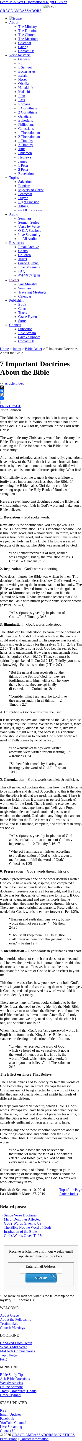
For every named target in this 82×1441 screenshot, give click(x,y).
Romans (24, 104)
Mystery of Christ (31, 190)
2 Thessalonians (29, 137)
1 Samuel (25, 67)
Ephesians (25, 120)
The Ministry (27, 26)
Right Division (28, 202)
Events (14, 280)
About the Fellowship (15, 1319)
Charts (23, 251)
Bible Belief (33, 349)
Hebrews (24, 157)
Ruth (21, 63)
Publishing (16, 300)
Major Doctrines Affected (22, 1219)
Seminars (24, 218)
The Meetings (28, 39)
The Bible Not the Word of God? (27, 1227)
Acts (21, 100)
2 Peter (23, 169)
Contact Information (34, 1439)
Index (17, 349)
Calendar (24, 43)
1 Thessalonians (29, 133)
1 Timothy (25, 141)
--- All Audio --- (29, 239)
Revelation (26, 173)
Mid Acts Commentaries (17, 1351)
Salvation (25, 182)
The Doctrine (27, 31)
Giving (23, 47)
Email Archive (28, 247)
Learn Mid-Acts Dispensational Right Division (33, 2)
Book (22, 304)
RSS (3, 1410)
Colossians (26, 128)
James (22, 161)
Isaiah (22, 75)
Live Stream (27, 333)
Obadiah (24, 83)
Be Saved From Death (16, 1343)
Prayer (23, 198)
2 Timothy (25, 145)
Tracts (22, 259)
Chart (22, 308)
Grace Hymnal (28, 263)
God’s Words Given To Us (23, 1236)
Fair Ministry (27, 284)
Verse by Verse (20, 55)
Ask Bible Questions (15, 1379)
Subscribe (25, 329)
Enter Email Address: (41, 1266)
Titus (21, 149)
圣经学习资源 (29, 275)
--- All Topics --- (30, 210)
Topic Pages (9, 1355)
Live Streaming (29, 235)
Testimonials (9, 1323)
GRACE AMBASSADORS (20, 11)
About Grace (9, 1315)
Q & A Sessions (29, 230)
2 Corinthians (28, 112)
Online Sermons (11, 1387)
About (13, 22)
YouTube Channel (13, 1422)
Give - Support (29, 337)
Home (4, 349)
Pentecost (25, 194)
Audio (13, 214)
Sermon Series (28, 222)
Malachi (24, 92)
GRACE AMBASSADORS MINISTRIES (43, 1435)
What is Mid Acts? (13, 1347)
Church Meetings (12, 1328)
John (21, 96)
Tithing (23, 206)
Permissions (8, 1439)
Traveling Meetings (32, 292)
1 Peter (23, 165)
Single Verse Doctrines (20, 1215)
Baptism (24, 186)
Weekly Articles (11, 1383)
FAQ (22, 271)
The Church (27, 35)
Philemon (25, 153)
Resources (16, 243)
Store (22, 321)
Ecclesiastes (26, 71)
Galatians (25, 116)
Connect (15, 325)
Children (24, 255)
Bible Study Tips (12, 1375)
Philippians (26, 124)
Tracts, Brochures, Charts (18, 1391)
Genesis (24, 59)
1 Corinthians (28, 108)
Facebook (7, 1418)
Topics (14, 178)
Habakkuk (25, 88)
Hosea (22, 79)
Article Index (14, 383)
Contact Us (26, 51)
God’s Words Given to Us (22, 1223)
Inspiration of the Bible (20, 1231)
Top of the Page (70, 1190)
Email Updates (10, 1414)
